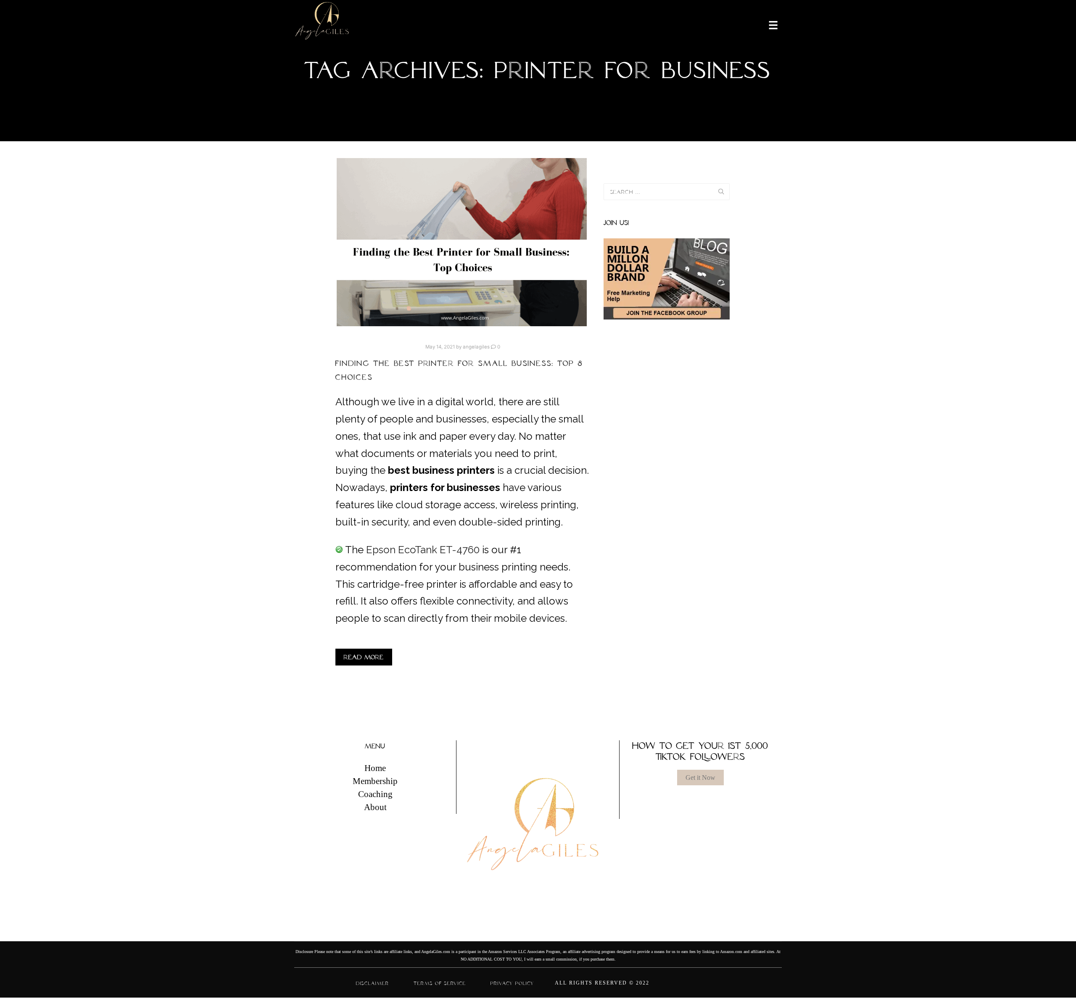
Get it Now (700, 777)
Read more (364, 657)
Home (375, 768)
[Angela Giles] (322, 24)
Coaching (375, 794)
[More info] (767, 24)
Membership (375, 781)
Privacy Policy (512, 983)
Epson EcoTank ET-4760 (423, 550)
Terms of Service (440, 983)
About (375, 807)
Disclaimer (372, 983)
